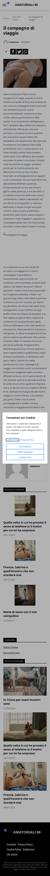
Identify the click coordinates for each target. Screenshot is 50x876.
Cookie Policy (12, 439)
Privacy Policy (27, 439)
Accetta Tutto (25, 457)
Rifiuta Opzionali (25, 452)
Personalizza (25, 446)
